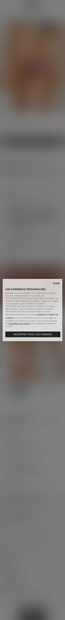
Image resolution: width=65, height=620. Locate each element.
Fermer (56, 283)
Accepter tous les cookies (33, 334)
